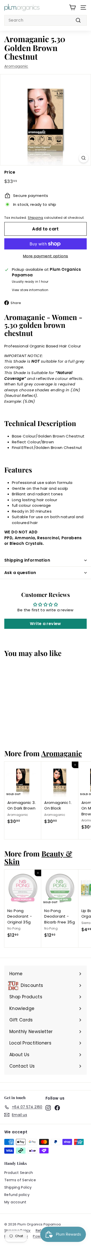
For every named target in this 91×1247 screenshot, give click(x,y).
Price (9, 172)
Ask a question (20, 573)
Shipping (35, 217)
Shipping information (27, 560)
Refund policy (17, 1194)
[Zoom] (83, 158)
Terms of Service (20, 1180)
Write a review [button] (45, 624)
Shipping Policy (18, 1187)
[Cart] (72, 7)
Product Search (18, 1172)
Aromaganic (16, 66)
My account (15, 1202)
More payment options (45, 256)
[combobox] (45, 20)
